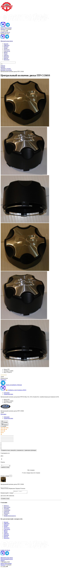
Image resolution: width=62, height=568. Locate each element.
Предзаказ (3, 379)
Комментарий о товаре (7, 493)
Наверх (3, 560)
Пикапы (6, 525)
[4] (4, 375)
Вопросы (5, 424)
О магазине (7, 510)
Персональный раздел (7, 559)
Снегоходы (7, 529)
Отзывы (5, 422)
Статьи (6, 514)
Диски (5, 532)
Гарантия (6, 511)
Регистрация (8, 27)
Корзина (3, 29)
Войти (2, 27)
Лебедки (6, 533)
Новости (6, 505)
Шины (6, 530)
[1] (1, 375)
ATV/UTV (7, 528)
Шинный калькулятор (7, 41)
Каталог (6, 522)
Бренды (6, 536)
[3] (3, 375)
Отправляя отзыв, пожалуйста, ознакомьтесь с (18, 450)
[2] (2, 375)
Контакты (6, 513)
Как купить (7, 507)
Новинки (6, 535)
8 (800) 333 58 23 (5, 32)
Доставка (6, 508)
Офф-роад (6, 523)
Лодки (5, 526)
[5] (6, 375)
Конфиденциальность (10, 515)
